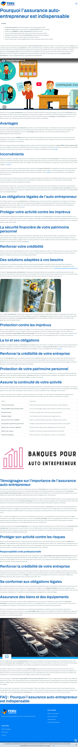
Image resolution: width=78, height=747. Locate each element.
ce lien (56, 149)
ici (24, 207)
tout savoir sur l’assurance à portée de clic (66, 268)
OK (53, 745)
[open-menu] (76, 4)
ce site (9, 164)
